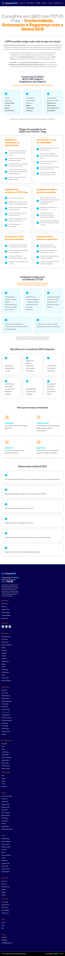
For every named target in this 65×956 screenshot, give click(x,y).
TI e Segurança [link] (5, 723)
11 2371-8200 (4, 937)
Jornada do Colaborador (6, 757)
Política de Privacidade (6, 680)
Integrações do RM (5, 804)
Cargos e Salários (5, 826)
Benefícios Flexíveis (6, 765)
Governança (4, 849)
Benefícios (4, 823)
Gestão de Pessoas (6, 760)
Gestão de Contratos (6, 868)
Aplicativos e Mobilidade (7, 644)
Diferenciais (4, 606)
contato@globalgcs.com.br (7, 942)
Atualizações (4, 650)
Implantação (4, 653)
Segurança (4, 889)
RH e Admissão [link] (5, 725)
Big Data (3, 852)
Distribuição (4, 786)
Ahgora (3, 749)
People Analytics (5, 754)
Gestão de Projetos (6, 871)
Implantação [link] (4, 690)
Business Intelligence (6, 841)
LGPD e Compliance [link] (6, 695)
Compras (3, 664)
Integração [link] (4, 734)
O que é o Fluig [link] (5, 693)
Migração (3, 892)
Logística (3, 778)
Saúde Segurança (5, 752)
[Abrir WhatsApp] (61, 952)
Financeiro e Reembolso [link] (7, 720)
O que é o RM (4, 798)
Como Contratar (5, 902)
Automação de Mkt (5, 863)
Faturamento (4, 658)
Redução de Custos (6, 886)
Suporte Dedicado (5, 910)
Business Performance (6, 855)
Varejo (3, 775)
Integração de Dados (6, 846)
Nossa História (5, 618)
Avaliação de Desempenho (7, 829)
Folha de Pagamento (6, 815)
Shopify (3, 858)
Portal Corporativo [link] (5, 728)
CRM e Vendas (5, 669)
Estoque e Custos (5, 661)
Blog (2, 928)
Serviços (3, 783)
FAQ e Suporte (5, 907)
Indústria (3, 781)
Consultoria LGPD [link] (5, 712)
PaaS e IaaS (4, 884)
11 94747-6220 (4, 940)
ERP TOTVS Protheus (6, 636)
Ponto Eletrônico (5, 818)
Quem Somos (4, 603)
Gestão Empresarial (6, 838)
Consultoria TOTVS (5, 609)
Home (18, 3)
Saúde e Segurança (6, 812)
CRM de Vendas (5, 866)
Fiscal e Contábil (5, 677)
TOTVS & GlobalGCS (6, 612)
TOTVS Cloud (4, 881)
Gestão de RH (4, 809)
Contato (3, 922)
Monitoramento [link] (5, 706)
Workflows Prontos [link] (5, 698)
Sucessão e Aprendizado (7, 796)
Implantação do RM (5, 807)
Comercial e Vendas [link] (6, 731)
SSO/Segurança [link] (5, 704)
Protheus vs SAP (5, 642)
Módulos (3, 647)
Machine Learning (5, 844)
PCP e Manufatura (5, 672)
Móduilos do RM (5, 801)
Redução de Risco (5, 904)
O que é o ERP (5, 639)
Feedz (3, 746)
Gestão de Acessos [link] (6, 709)
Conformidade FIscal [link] (6, 715)
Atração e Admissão (6, 768)
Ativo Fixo (4, 666)
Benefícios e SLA (5, 913)
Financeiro (4, 655)
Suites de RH (4, 743)
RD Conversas (4, 860)
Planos (3, 925)
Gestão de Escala (5, 763)
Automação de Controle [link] (6, 717)
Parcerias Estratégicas (6, 615)
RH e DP (3, 675)
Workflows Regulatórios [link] (6, 701)
